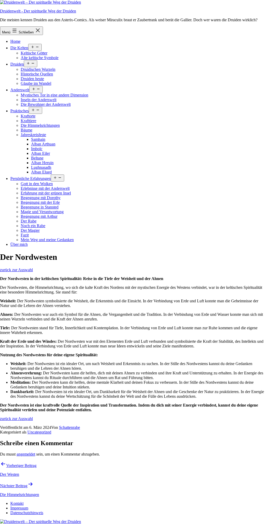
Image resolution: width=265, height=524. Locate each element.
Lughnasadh (41, 167)
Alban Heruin (42, 162)
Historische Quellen (37, 74)
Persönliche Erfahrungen (30, 178)
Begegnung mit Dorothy (41, 197)
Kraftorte (28, 116)
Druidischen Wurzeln (38, 69)
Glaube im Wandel (36, 83)
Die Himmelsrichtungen (40, 125)
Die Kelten (19, 48)
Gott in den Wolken (37, 183)
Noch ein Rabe (33, 225)
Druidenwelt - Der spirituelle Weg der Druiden (38, 11)
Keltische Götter (34, 53)
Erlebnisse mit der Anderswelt (45, 188)
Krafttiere (28, 120)
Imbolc (36, 148)
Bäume (26, 130)
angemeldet (26, 454)
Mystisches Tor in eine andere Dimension (54, 95)
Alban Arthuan (43, 144)
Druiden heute (32, 78)
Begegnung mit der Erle (40, 202)
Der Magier (30, 230)
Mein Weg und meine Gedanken (47, 239)
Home (15, 41)
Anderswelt (19, 90)
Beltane (37, 158)
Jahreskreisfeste (33, 134)
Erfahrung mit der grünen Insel (46, 193)
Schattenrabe (69, 427)
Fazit (25, 235)
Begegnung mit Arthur (39, 216)
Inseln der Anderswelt (38, 99)
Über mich (19, 244)
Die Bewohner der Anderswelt (46, 104)
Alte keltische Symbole (39, 57)
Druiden (17, 64)
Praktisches (19, 111)
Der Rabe (28, 221)
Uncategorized (39, 432)
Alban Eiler (40, 153)
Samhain (38, 139)
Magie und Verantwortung (42, 211)
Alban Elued (41, 172)
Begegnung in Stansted (39, 207)
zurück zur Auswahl (16, 270)
